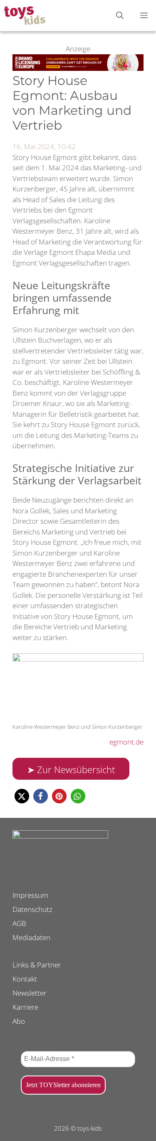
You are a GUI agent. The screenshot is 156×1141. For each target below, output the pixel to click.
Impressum (30, 895)
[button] (22, 796)
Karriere (25, 1007)
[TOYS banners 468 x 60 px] (78, 68)
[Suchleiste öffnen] (120, 15)
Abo (18, 1021)
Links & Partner (36, 964)
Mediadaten (31, 937)
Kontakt (24, 979)
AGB (19, 923)
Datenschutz (32, 909)
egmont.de (126, 742)
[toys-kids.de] (24, 15)
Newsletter (29, 993)
